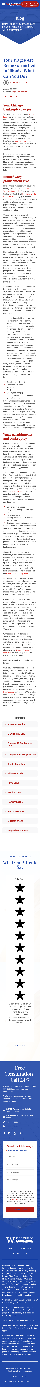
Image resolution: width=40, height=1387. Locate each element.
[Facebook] (15, 1133)
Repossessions (16, 811)
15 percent (31, 289)
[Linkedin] (9, 1133)
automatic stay (17, 491)
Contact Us (20, 1254)
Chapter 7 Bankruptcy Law (22, 754)
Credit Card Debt (17, 764)
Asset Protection (17, 724)
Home (5, 24)
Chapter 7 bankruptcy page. (17, 573)
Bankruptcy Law (16, 734)
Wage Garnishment (19, 92)
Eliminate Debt (15, 773)
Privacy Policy (15, 1199)
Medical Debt (15, 792)
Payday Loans (15, 802)
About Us (13, 1248)
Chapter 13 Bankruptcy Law (20, 744)
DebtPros (7, 653)
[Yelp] (21, 1133)
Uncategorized (15, 821)
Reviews (26, 1248)
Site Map (31, 1382)
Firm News (13, 783)
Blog (12, 24)
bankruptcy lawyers (22, 141)
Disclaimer (19, 1377)
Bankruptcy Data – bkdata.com (20, 1371)
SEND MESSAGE (20, 1209)
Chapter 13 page (22, 650)
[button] (3, 4)
